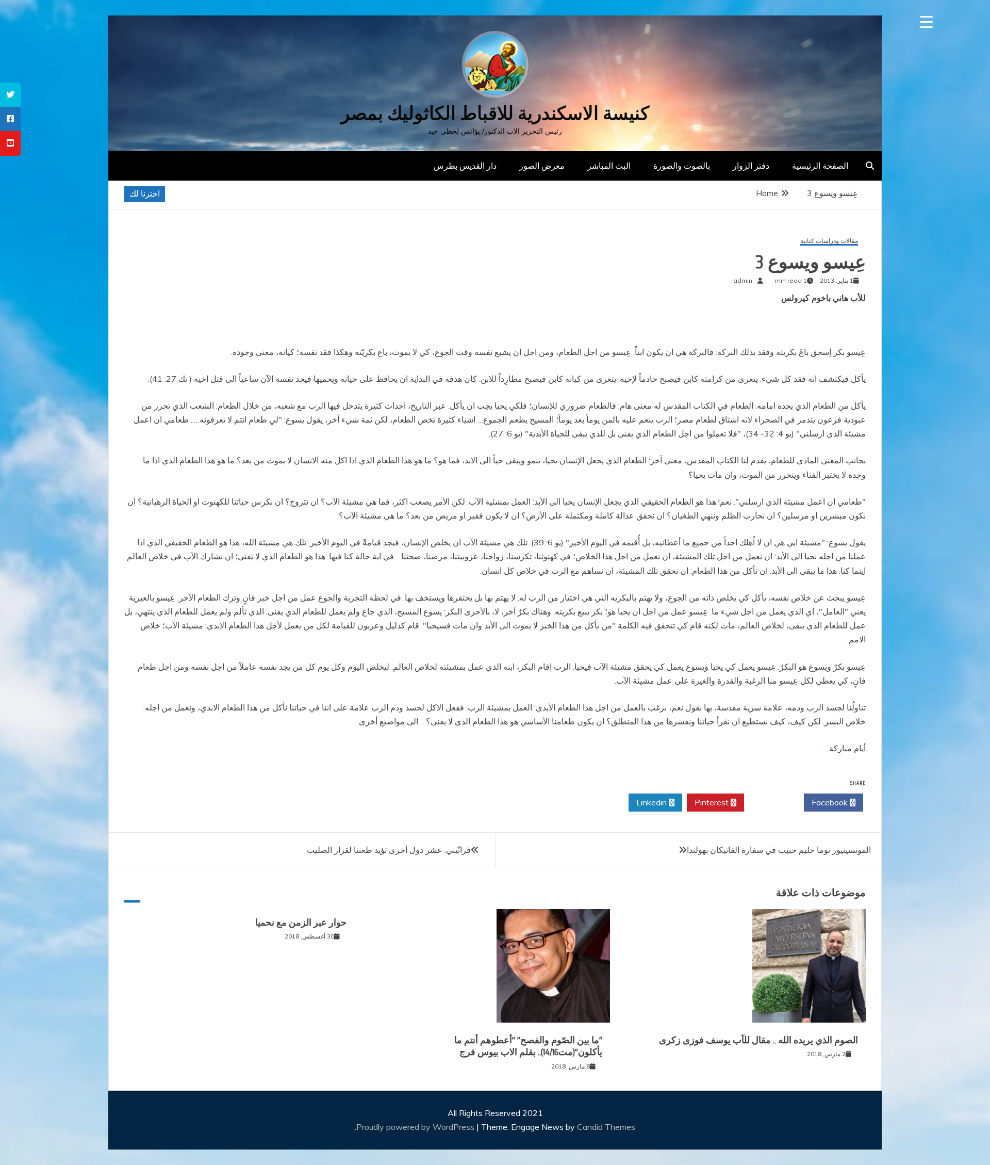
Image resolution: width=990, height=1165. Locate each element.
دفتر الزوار (751, 165)
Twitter (771, 802)
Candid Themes (606, 1127)
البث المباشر (609, 165)
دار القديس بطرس (465, 165)
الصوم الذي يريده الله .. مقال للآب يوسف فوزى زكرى (758, 1040)
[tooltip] (10, 95)
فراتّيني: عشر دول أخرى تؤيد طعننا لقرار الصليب (389, 850)
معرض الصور (542, 165)
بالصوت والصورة (681, 165)
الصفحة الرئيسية (820, 165)
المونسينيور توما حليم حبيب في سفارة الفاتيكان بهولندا (779, 850)
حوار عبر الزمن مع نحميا (300, 922)
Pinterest (713, 802)
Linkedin (652, 802)
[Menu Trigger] (926, 22)
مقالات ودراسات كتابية (829, 241)
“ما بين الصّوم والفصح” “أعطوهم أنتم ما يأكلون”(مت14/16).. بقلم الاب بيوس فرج (528, 1046)
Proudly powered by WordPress (416, 1127)
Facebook (831, 802)
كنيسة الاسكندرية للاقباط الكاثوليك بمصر (495, 113)
